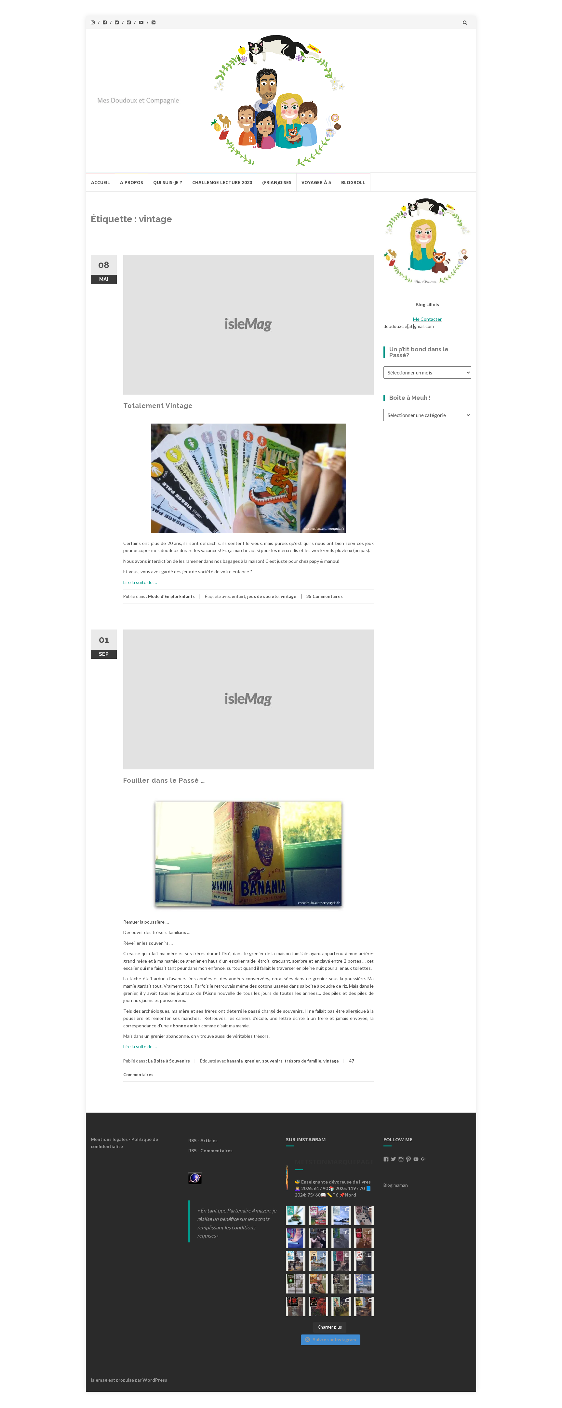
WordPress (154, 1380)
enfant (238, 596)
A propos (131, 182)
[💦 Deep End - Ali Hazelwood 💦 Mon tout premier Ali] (295, 1238)
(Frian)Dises (276, 182)
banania (235, 1060)
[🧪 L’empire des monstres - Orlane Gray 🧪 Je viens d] (295, 1306)
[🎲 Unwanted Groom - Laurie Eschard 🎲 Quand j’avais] (318, 1215)
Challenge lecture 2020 (222, 182)
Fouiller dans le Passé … (164, 780)
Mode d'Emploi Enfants (171, 596)
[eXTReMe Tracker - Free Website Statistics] (195, 1177)
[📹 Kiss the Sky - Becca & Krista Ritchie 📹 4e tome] (295, 1261)
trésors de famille (303, 1060)
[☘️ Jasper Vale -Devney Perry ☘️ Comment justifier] (364, 1306)
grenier (252, 1060)
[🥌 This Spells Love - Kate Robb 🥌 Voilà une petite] (295, 1215)
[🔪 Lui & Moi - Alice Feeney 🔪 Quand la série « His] (364, 1261)
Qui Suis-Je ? (167, 182)
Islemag (99, 1380)
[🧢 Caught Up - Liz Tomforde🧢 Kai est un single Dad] (318, 1283)
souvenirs (272, 1060)
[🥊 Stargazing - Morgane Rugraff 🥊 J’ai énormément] (364, 1238)
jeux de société (263, 596)
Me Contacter (427, 319)
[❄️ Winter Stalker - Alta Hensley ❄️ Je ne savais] (295, 1283)
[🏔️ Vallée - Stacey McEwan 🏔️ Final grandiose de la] (341, 1238)
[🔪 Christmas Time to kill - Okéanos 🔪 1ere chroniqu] (318, 1306)
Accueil (100, 182)
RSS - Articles (203, 1140)
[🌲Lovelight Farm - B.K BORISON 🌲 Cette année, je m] (341, 1306)
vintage (288, 596)
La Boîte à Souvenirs (169, 1060)
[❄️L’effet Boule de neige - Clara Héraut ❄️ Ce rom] (364, 1283)
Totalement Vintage (158, 406)
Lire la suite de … (140, 582)
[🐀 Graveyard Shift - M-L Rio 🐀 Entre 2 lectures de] (341, 1283)
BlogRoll (353, 182)
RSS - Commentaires (210, 1150)
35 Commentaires (324, 596)
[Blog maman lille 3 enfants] (427, 240)
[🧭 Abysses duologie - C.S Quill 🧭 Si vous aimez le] (341, 1261)
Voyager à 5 (316, 182)
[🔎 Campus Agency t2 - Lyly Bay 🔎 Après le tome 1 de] (318, 1261)
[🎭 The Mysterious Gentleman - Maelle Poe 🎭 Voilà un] (318, 1238)
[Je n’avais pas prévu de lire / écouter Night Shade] (364, 1215)
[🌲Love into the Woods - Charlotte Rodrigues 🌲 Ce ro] (341, 1215)
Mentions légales (109, 1139)
